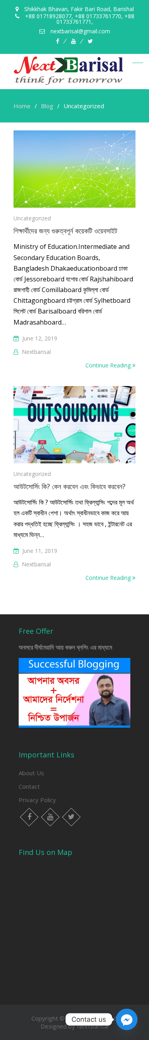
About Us (31, 773)
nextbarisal (36, 352)
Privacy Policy (37, 800)
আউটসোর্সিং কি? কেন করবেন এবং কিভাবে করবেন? (70, 486)
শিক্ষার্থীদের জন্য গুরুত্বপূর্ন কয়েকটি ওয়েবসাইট (65, 230)
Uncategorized (32, 218)
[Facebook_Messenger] (126, 1019)
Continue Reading (108, 365)
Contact (29, 786)
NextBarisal (92, 1026)
